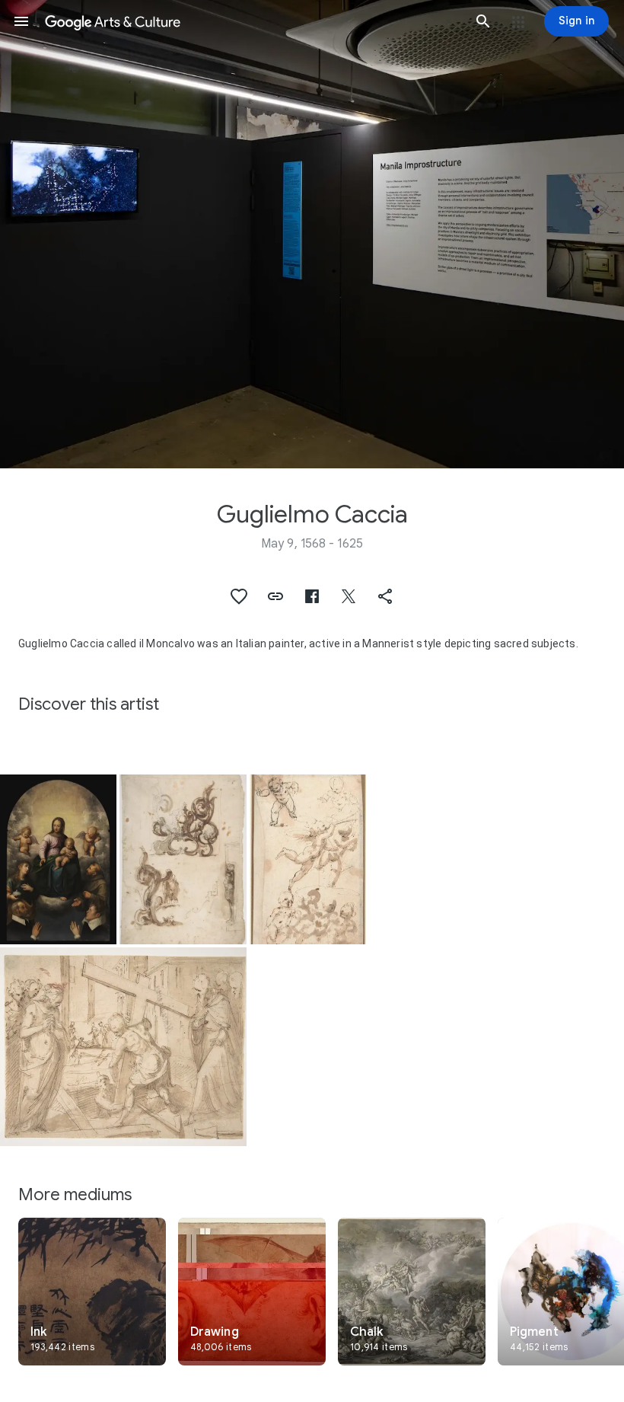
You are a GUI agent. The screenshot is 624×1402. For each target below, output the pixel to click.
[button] (21, 21)
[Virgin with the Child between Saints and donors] (58, 859)
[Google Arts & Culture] (252, 21)
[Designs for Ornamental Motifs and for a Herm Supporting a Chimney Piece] (183, 859)
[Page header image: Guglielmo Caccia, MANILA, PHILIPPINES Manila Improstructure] (312, 234)
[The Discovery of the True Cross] (123, 1046)
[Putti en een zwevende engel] (308, 859)
